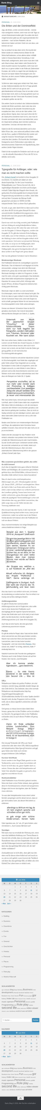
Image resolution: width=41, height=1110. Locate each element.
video (29, 1008)
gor (34, 995)
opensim (10, 1002)
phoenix (28, 1002)
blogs (15, 990)
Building (6, 916)
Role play (7, 972)
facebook (21, 992)
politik (33, 1002)
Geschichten (8, 946)
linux (25, 998)
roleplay (31, 1005)
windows (12, 1011)
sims (18, 1008)
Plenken (28, 644)
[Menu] (38, 2)
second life (9, 1007)
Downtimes (8, 926)
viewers (4, 1011)
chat (34, 990)
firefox (31, 992)
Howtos (6, 951)
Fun (5, 936)
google (30, 996)
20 (4, 897)
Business (7, 921)
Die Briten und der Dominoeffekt (18, 25)
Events (6, 931)
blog (11, 990)
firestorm (5, 996)
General (6, 941)
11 (31, 890)
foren (12, 996)
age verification (6, 989)
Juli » (9, 903)
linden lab (10, 998)
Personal (6, 22)
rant (15, 1005)
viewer (35, 1008)
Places (6, 961)
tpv (25, 1008)
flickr (9, 996)
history (4, 998)
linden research (19, 998)
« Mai (4, 903)
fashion (27, 992)
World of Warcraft (10, 977)
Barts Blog (6, 3)
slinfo (22, 1008)
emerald (15, 992)
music (4, 1002)
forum (17, 996)
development (7, 992)
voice (7, 1011)
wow (30, 1011)
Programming (8, 967)
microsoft (33, 998)
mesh (28, 998)
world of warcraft (22, 1011)
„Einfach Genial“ (10, 177)
